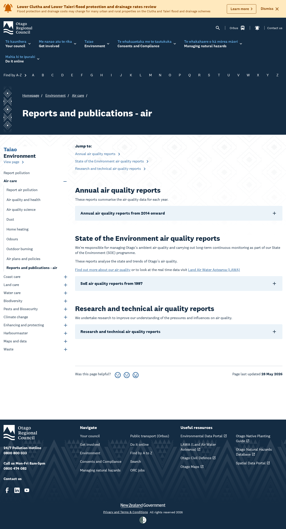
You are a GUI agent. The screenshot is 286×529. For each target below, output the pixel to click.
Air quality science (21, 209)
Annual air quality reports (95, 153)
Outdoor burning (19, 249)
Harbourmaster (16, 333)
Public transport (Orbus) (149, 436)
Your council (90, 436)
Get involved (90, 444)
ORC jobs (137, 470)
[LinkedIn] (17, 490)
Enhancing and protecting (24, 325)
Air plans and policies (23, 258)
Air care (78, 95)
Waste (8, 349)
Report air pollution (22, 190)
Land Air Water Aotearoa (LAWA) (214, 269)
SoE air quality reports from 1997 (111, 283)
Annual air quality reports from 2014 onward (122, 213)
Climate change (16, 317)
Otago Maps (190, 466)
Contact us (274, 28)
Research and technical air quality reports (108, 168)
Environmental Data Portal (202, 436)
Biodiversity (13, 301)
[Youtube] (26, 490)
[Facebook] (7, 490)
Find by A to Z (141, 453)
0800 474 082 (15, 468)
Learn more (240, 8)
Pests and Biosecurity (21, 309)
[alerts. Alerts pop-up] (257, 27)
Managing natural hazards (100, 470)
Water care (12, 292)
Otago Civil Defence (196, 458)
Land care (11, 284)
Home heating (17, 229)
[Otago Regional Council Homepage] (18, 27)
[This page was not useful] (117, 374)
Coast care (12, 276)
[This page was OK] (126, 374)
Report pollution (17, 173)
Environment (55, 95)
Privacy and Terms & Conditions (125, 512)
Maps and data (15, 341)
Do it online (139, 444)
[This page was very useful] (135, 374)
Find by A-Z (13, 75)
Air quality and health (23, 199)
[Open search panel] (217, 27)
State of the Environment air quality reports (110, 161)
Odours (12, 239)
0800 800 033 (15, 453)
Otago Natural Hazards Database (254, 452)
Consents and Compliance (100, 461)
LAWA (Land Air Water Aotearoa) (198, 447)
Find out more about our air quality (102, 269)
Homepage (30, 95)
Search (135, 461)
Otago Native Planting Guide (253, 438)
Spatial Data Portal (251, 463)
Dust (10, 219)
